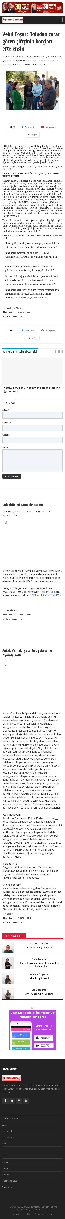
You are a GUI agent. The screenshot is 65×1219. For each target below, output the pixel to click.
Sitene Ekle (7, 1131)
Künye (5, 1162)
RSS (4, 1143)
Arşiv (4, 1124)
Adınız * (5, 410)
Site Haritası (8, 1137)
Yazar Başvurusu (10, 1180)
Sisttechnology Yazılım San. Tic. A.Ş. (32, 1209)
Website (6, 435)
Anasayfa (17, 1214)
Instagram (50, 127)
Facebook (29, 127)
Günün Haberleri (10, 1118)
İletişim (5, 1168)
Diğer (34, 134)
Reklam (5, 1174)
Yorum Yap (13, 476)
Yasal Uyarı (7, 1187)
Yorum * (6, 447)
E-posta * (6, 422)
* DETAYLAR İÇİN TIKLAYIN (45, 595)
